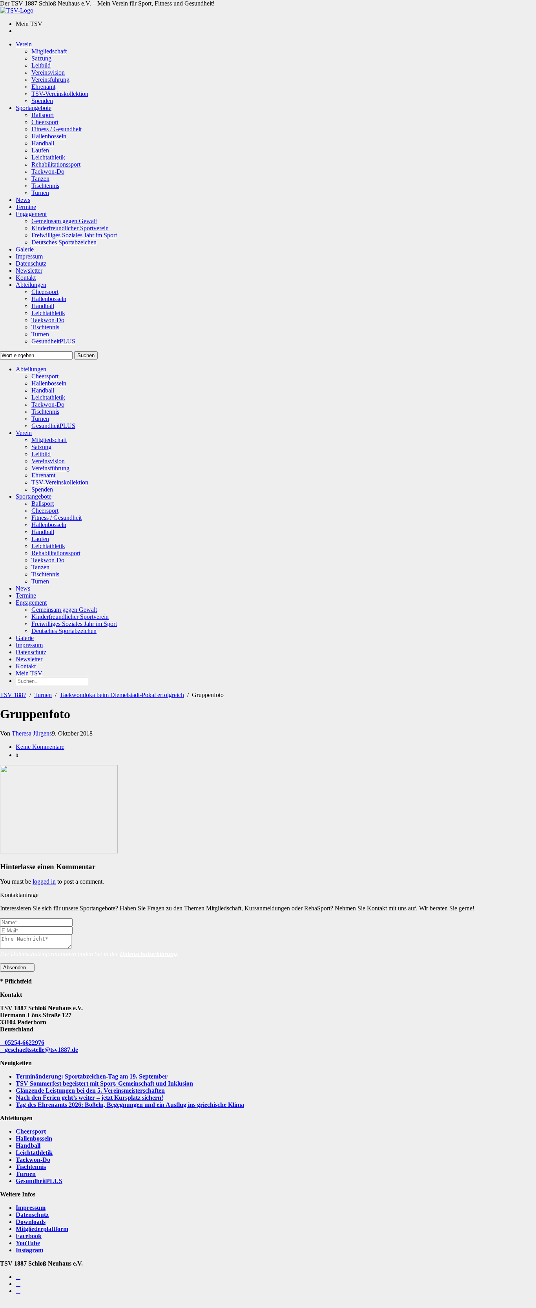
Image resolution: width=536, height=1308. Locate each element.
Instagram (29, 1250)
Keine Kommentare (40, 746)
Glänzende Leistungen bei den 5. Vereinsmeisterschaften (90, 1090)
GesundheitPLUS (39, 1181)
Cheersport (31, 1131)
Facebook (29, 1236)
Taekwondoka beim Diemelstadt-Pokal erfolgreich (122, 695)
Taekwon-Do (33, 1159)
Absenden (15, 967)
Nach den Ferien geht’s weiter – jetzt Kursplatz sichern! (89, 1097)
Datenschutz (32, 1214)
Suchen (86, 355)
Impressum (31, 1207)
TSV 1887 (13, 695)
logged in (44, 881)
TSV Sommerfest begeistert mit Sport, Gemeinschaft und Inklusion (104, 1083)
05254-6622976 (24, 1042)
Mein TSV (29, 673)
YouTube (28, 1243)
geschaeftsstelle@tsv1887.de (41, 1049)
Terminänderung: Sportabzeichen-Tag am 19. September (92, 1076)
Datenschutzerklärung (148, 953)
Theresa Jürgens (32, 733)
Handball (28, 1145)
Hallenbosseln (34, 1138)
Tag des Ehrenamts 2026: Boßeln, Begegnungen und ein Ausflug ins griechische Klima (130, 1104)
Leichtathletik (34, 1152)
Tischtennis (31, 1166)
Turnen (43, 695)
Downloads (31, 1221)
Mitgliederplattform (42, 1228)
